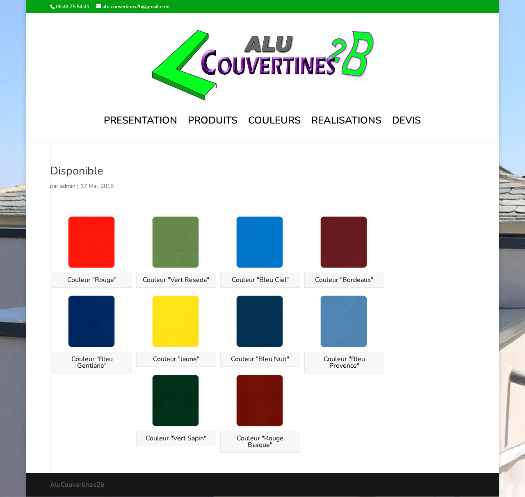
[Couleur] (92, 243)
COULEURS (274, 122)
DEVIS (406, 122)
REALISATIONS (346, 122)
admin (67, 186)
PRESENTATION (140, 122)
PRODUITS (212, 122)
